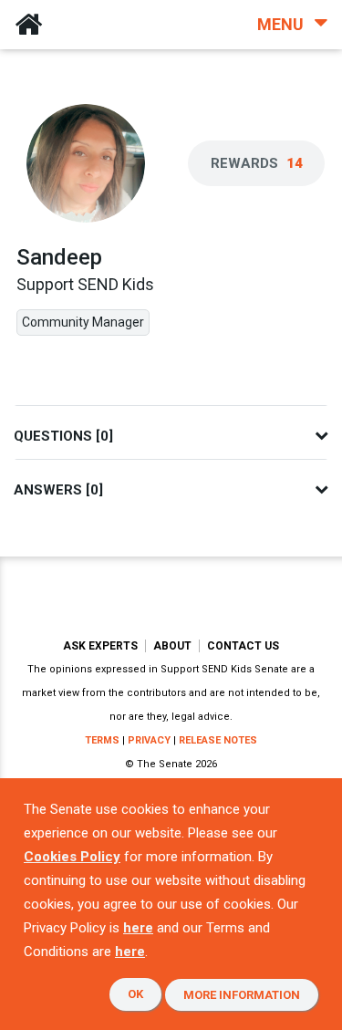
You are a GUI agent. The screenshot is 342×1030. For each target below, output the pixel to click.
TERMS (102, 740)
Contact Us (243, 646)
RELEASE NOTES (218, 740)
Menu (282, 24)
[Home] (28, 24)
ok (135, 994)
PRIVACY (149, 740)
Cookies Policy (72, 856)
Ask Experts (100, 646)
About (172, 646)
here (138, 928)
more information (241, 995)
